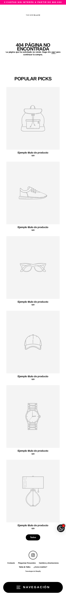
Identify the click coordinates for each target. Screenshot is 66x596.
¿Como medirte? (40, 567)
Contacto (11, 563)
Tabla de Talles (24, 567)
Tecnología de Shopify (33, 571)
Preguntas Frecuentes (27, 563)
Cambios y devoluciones (49, 563)
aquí (53, 52)
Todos (33, 537)
